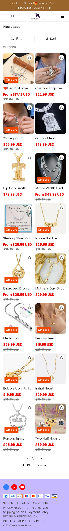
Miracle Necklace (21, 525)
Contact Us (40, 503)
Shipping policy (13, 512)
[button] (6, 16)
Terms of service (36, 508)
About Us (23, 503)
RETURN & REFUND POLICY (20, 516)
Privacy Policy (12, 508)
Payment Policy (38, 512)
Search (8, 503)
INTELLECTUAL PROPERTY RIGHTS (24, 521)
